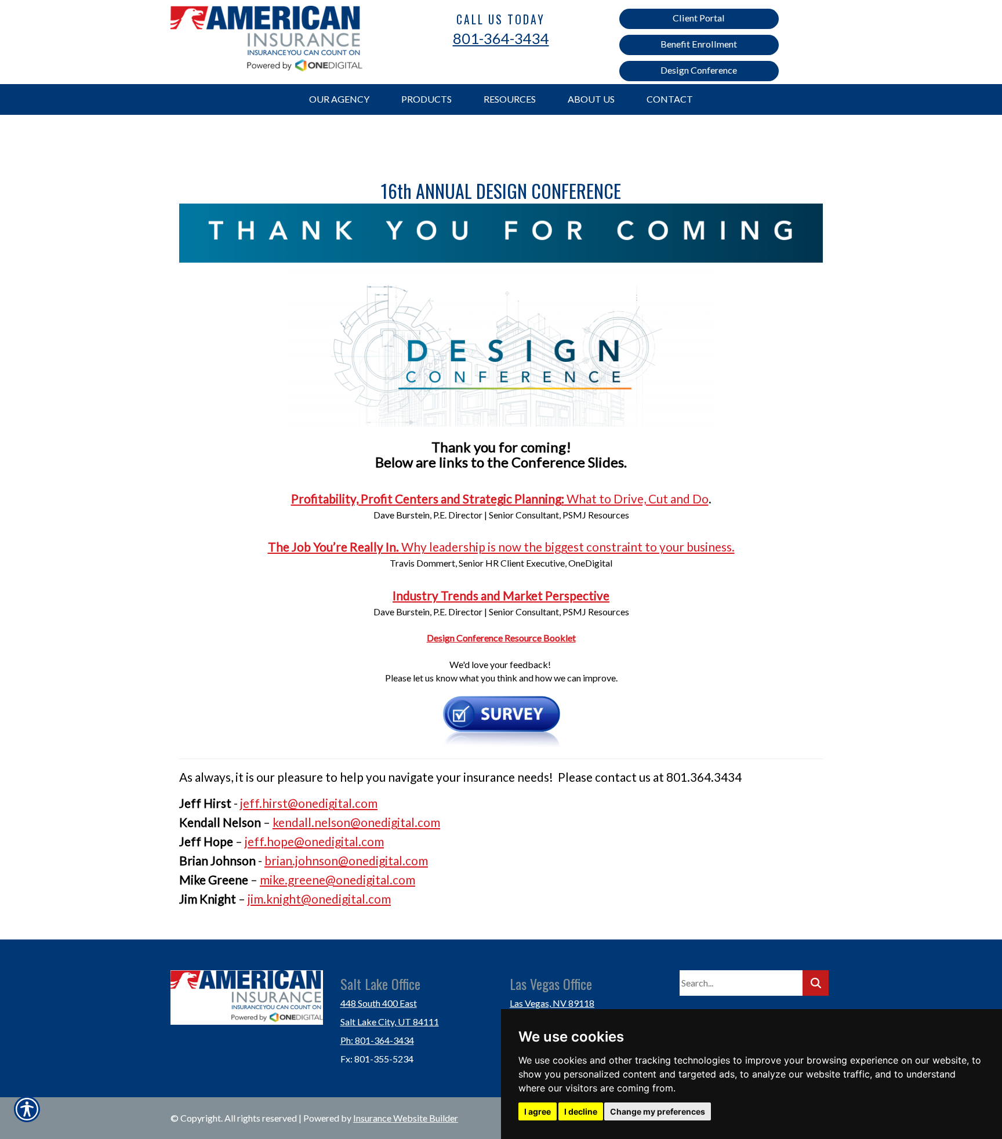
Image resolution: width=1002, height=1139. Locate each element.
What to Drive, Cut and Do (636, 498)
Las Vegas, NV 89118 (552, 1003)
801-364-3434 (501, 38)
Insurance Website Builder (405, 1117)
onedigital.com (400, 822)
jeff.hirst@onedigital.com (308, 803)
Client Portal (699, 17)
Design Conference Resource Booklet (501, 637)
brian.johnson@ (306, 860)
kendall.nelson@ (317, 822)
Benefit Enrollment (698, 43)
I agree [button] (537, 1111)
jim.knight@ (279, 898)
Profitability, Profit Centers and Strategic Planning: (427, 498)
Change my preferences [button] (657, 1111)
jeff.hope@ (274, 841)
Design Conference (698, 69)
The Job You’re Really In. (334, 546)
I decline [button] (580, 1111)
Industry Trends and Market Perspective (501, 595)
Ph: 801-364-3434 (377, 1040)
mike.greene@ (298, 879)
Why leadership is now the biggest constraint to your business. (568, 546)
